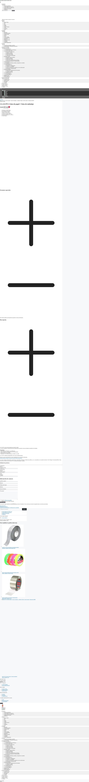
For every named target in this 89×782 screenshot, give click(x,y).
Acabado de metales (9, 71)
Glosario (5, 82)
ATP (5, 29)
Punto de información (5, 77)
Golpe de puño (6, 34)
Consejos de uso (6, 79)
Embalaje (3, 30)
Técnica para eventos (9, 54)
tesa (4, 24)
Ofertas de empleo (5, 689)
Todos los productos (7, 5)
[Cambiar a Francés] (5, 93)
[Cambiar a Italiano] (5, 94)
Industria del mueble (9, 53)
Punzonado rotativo (7, 33)
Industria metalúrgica (7, 69)
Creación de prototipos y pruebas (9, 45)
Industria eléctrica (7, 754)
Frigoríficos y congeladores (10, 65)
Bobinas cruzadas (7, 39)
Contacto (3, 86)
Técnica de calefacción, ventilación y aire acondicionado (15, 67)
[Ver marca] (5, 108)
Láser (5, 36)
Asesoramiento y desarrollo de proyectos (10, 46)
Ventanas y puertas (9, 52)
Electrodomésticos (7, 63)
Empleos (3, 97)
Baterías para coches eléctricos (11, 742)
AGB (3, 699)
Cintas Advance (6, 26)
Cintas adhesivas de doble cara (9, 7)
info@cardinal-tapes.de (6, 685)
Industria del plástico (7, 74)
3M (4, 23)
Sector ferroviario (9, 766)
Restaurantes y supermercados (11, 68)
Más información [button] (3, 505)
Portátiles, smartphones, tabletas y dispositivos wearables (15, 62)
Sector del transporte (7, 765)
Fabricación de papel (9, 59)
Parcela (5, 35)
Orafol (5, 721)
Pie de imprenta (4, 701)
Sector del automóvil (7, 741)
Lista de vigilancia (5, 84)
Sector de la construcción (8, 50)
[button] (31, 252)
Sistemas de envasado (7, 8)
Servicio (3, 43)
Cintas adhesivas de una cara (8, 6)
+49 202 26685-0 (4, 517)
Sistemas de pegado (9, 58)
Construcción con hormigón (10, 55)
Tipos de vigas (6, 80)
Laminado (5, 40)
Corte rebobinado (7, 732)
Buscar (13, 10)
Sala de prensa (4, 83)
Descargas (5, 81)
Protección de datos (5, 700)
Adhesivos (6, 9)
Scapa (5, 720)
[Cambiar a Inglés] (5, 92)
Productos (3, 711)
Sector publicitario (7, 76)
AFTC (5, 27)
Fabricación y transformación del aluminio (13, 70)
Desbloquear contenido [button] (4, 506)
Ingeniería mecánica (9, 72)
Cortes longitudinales (7, 42)
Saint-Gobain (6, 22)
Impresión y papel (7, 56)
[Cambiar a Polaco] (5, 95)
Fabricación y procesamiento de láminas (12, 60)
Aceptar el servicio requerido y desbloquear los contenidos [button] (9, 507)
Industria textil (6, 75)
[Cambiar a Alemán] (6, 91)
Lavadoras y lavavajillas (10, 66)
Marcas (3, 20)
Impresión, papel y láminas (10, 57)
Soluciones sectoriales (5, 47)
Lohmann (5, 28)
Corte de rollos (6, 731)
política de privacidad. (8, 500)
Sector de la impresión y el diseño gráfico (13, 753)
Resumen (5, 32)
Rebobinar (6, 38)
